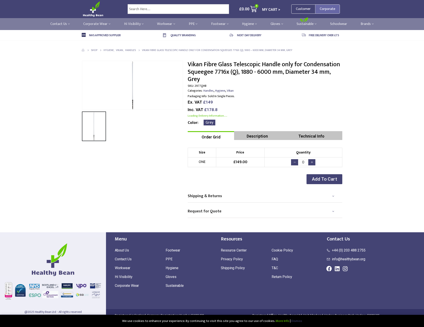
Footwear (219, 24)
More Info (282, 321)
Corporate (327, 9)
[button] (324, 179)
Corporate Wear (95, 24)
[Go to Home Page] (83, 50)
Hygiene (248, 24)
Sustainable (305, 24)
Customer (303, 9)
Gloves (276, 24)
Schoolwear (338, 24)
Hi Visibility (133, 24)
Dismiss (296, 321)
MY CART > (271, 10)
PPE (192, 24)
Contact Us (59, 24)
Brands (366, 24)
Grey (209, 122)
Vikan (230, 90)
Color (192, 122)
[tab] (211, 135)
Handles (208, 90)
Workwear (165, 24)
